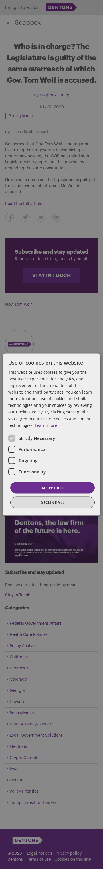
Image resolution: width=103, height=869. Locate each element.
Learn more (46, 425)
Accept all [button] (52, 487)
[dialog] (51, 434)
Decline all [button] (52, 502)
